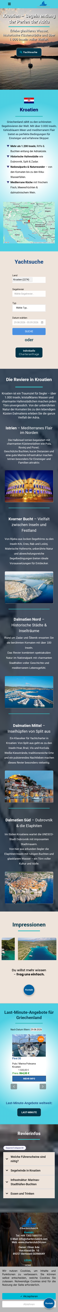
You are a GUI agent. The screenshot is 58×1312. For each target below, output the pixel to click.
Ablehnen (29, 1304)
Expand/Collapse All (15, 1148)
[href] (29, 223)
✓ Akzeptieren (29, 1296)
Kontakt (29, 990)
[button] (9, 4)
